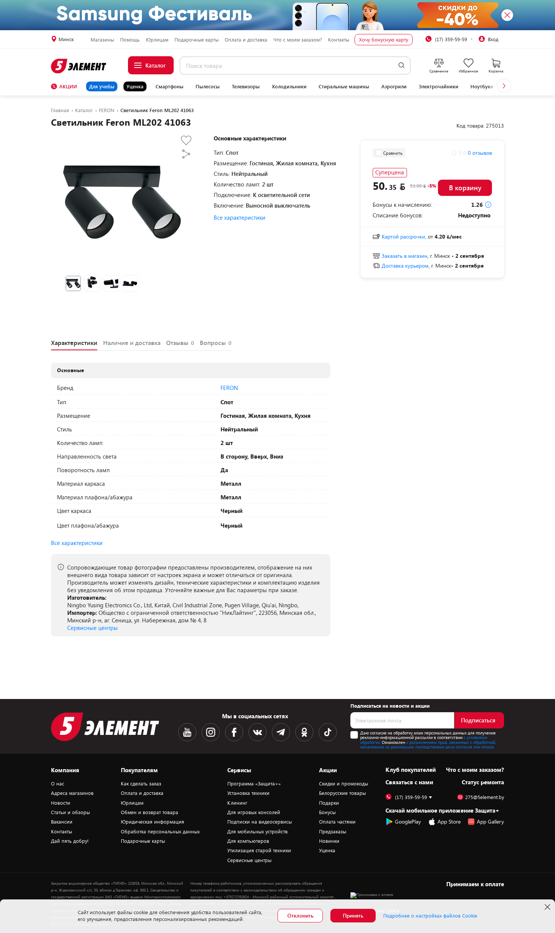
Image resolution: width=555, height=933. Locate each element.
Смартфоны (169, 86)
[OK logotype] (304, 732)
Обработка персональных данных (160, 831)
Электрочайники (438, 86)
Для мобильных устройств (257, 831)
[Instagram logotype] (211, 732)
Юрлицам (157, 39)
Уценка (134, 86)
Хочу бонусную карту (383, 39)
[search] (401, 65)
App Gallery (490, 821)
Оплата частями (337, 821)
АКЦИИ (68, 86)
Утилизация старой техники (259, 850)
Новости (60, 802)
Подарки (329, 802)
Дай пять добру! (70, 841)
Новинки (329, 841)
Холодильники (289, 86)
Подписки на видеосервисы (259, 821)
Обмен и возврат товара (149, 812)
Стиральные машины (344, 86)
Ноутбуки (481, 86)
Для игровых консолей (253, 812)
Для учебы (101, 86)
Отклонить (300, 915)
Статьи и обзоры (70, 812)
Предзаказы (332, 831)
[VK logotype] (257, 732)
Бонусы (327, 812)
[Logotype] (79, 66)
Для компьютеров (248, 841)
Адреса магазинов (72, 793)
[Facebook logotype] (234, 732)
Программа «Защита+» (254, 783)
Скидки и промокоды (343, 783)
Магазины (102, 39)
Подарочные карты (196, 39)
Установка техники (248, 793)
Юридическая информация (152, 821)
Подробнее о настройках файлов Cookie (430, 915)
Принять (353, 915)
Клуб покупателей (410, 769)
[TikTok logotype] (328, 732)
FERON (229, 387)
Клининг (237, 802)
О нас (57, 783)
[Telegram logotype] (281, 732)
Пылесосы (208, 86)
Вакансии (61, 821)
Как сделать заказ (141, 783)
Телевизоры (246, 86)
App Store (449, 821)
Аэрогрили (394, 86)
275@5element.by (484, 797)
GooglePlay (408, 821)
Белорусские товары (342, 793)
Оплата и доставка (246, 39)
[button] (504, 86)
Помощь (130, 39)
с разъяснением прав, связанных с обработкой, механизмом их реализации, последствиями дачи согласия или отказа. (428, 744)
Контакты (338, 39)
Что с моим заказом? (297, 39)
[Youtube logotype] (187, 732)
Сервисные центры (92, 627)
